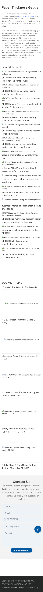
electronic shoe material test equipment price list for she (21, 194)
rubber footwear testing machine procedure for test (18, 256)
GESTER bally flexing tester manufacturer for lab (15, 242)
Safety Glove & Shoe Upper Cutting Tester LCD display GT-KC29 (19, 466)
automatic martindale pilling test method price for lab (21, 207)
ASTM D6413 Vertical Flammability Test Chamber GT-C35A (21, 394)
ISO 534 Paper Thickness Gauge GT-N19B (19, 321)
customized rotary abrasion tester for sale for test (20, 181)
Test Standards (31, 287)
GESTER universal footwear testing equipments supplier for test (19, 119)
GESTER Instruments (26, 16)
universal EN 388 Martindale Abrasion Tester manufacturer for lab (20, 170)
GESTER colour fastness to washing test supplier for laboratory (21, 105)
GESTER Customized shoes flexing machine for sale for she (18, 92)
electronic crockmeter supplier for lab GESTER (20, 231)
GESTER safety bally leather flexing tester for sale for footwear (19, 79)
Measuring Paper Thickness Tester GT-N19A (20, 357)
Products (6, 287)
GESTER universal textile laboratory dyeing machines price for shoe (19, 145)
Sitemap (34, 587)
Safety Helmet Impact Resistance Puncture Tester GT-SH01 (18, 430)
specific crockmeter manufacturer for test (20, 156)
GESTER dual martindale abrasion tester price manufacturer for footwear (21, 220)
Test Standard (17, 287)
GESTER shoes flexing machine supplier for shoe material (21, 132)
